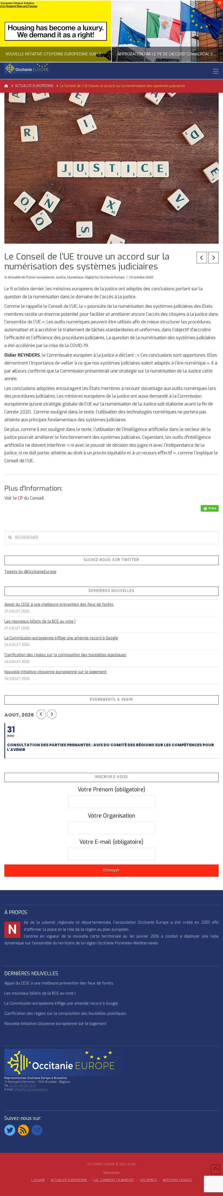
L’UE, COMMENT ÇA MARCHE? (113, 1180)
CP (20, 498)
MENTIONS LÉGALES (177, 1180)
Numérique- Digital (80, 277)
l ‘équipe (38, 1180)
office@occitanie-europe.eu (31, 1089)
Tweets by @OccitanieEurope (30, 571)
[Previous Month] (41, 714)
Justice (61, 277)
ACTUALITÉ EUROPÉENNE (69, 1180)
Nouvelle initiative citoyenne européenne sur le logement (55, 672)
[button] (216, 71)
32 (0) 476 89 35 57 (23, 1085)
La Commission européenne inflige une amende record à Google (61, 638)
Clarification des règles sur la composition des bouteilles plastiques (65, 655)
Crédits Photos (111, 1172)
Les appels (148, 1180)
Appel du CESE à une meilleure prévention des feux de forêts (58, 604)
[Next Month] (52, 714)
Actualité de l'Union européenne (31, 277)
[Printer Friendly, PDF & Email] (210, 508)
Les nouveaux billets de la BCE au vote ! (39, 621)
